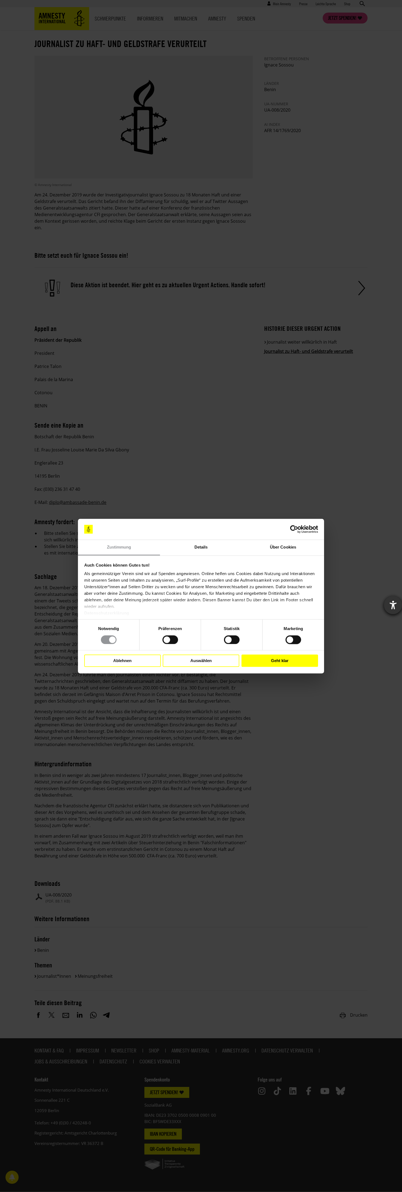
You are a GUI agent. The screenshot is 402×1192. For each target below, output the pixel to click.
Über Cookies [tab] (283, 547)
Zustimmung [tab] (119, 547)
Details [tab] (201, 547)
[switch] (170, 639)
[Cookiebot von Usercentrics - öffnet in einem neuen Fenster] (294, 529)
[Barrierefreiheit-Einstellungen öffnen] (393, 605)
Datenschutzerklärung (106, 613)
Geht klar (280, 660)
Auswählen (201, 660)
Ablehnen (122, 660)
